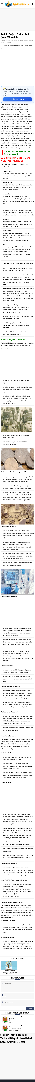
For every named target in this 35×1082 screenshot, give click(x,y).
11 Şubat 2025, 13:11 (16, 1020)
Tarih (16, 40)
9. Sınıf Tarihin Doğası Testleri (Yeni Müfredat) (17, 152)
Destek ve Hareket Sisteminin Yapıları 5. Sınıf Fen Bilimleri (10, 972)
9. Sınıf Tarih (21, 40)
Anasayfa (3, 40)
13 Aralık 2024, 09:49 (16, 1028)
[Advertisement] (17, 68)
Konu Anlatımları (10, 40)
